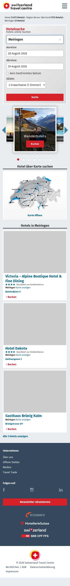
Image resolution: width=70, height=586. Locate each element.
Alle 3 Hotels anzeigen (15, 436)
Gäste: (10, 78)
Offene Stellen (11, 462)
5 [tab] (40, 160)
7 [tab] (51, 160)
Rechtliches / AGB (16, 567)
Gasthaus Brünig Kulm (23, 416)
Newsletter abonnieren (35, 502)
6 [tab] (46, 160)
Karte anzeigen (23, 287)
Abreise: (11, 60)
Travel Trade (10, 472)
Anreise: (11, 47)
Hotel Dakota (16, 348)
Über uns (8, 457)
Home (15, 17)
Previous (4, 130)
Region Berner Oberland (44, 17)
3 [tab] (29, 160)
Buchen (35, 143)
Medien (7, 467)
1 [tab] (19, 160)
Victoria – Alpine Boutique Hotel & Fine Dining (33, 278)
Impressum (12, 571)
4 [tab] (35, 160)
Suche (34, 97)
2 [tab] (24, 160)
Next (66, 130)
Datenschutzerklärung (42, 567)
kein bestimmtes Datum (25, 73)
